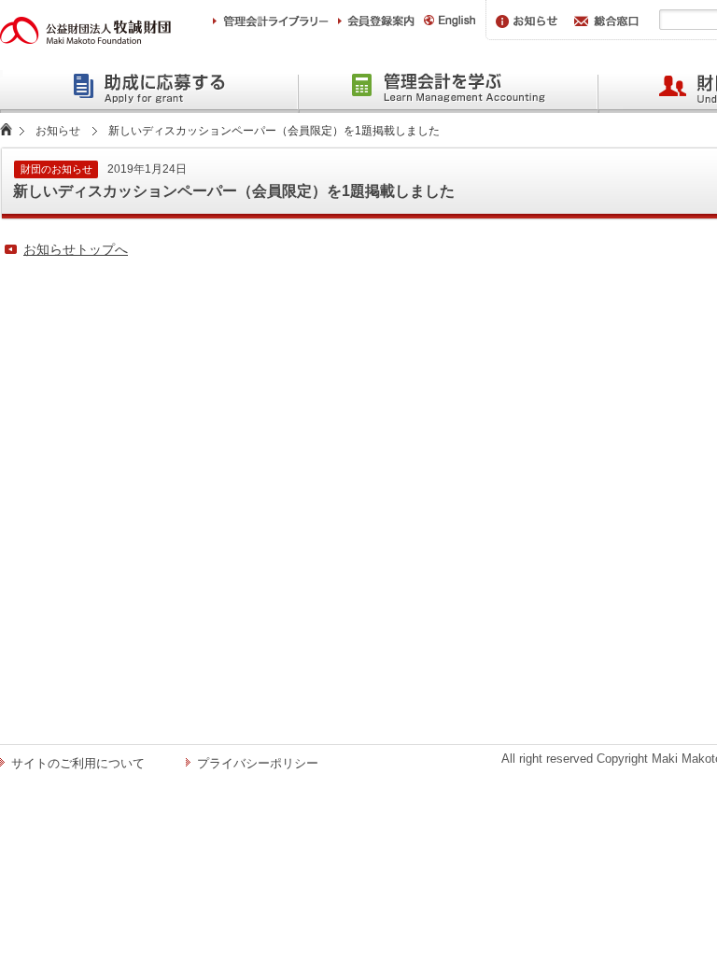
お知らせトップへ (75, 249)
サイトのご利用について (78, 763)
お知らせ (57, 130)
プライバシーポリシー (257, 763)
